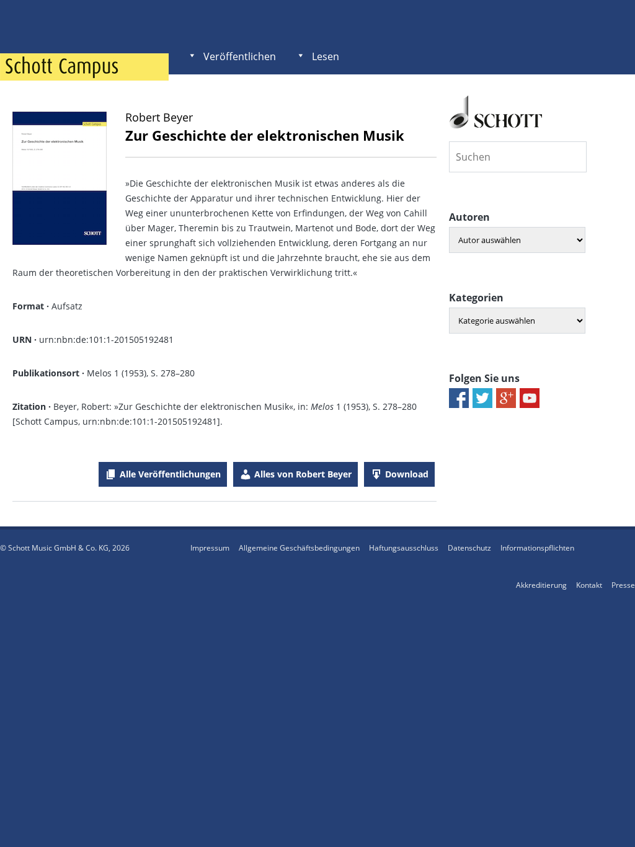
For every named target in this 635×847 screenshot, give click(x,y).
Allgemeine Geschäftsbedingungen (299, 548)
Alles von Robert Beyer (303, 474)
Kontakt (589, 585)
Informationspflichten (537, 548)
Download (407, 474)
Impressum (209, 548)
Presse (623, 585)
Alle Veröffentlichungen (170, 474)
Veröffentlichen (239, 56)
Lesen (325, 56)
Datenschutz (469, 548)
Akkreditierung (541, 585)
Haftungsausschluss (403, 548)
